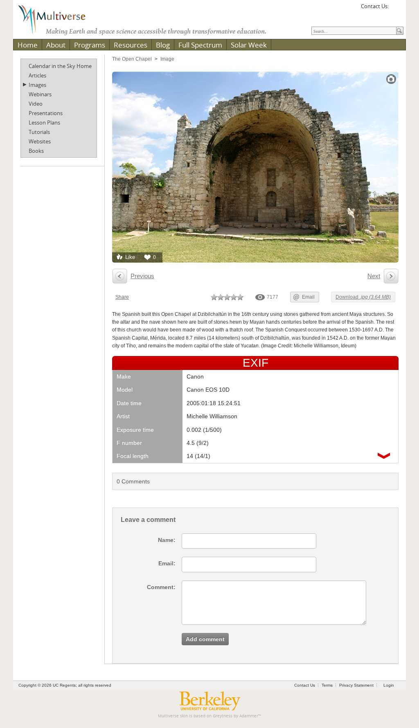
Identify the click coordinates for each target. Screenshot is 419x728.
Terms (327, 685)
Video (36, 103)
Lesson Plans (44, 122)
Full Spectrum (200, 45)
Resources (130, 45)
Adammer (248, 716)
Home (28, 45)
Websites (40, 141)
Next (373, 275)
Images (37, 84)
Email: (167, 563)
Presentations (46, 113)
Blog (163, 45)
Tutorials (39, 132)
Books (36, 150)
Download (363, 297)
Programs (89, 45)
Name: (167, 540)
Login (388, 685)
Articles (37, 75)
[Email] (396, 9)
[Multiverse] (58, 19)
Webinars (40, 94)
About (55, 45)
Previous (142, 275)
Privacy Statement (356, 685)
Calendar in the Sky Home (60, 66)
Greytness (222, 716)
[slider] (227, 297)
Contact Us (304, 685)
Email (308, 297)
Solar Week (249, 45)
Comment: (161, 587)
